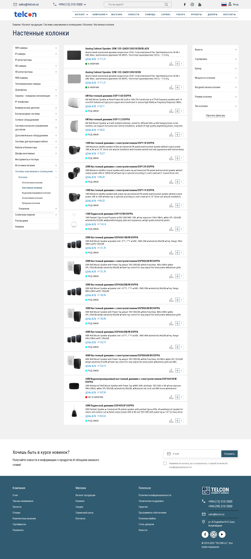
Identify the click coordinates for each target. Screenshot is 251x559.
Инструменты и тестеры (27, 159)
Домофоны (21, 89)
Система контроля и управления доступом (31, 127)
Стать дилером (146, 524)
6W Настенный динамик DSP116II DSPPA (108, 95)
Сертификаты (19, 524)
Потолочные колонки (32, 182)
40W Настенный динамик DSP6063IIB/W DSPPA (111, 331)
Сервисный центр (84, 512)
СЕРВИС (166, 14)
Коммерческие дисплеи (27, 107)
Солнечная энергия (25, 214)
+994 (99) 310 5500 (220, 506)
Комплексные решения (24, 518)
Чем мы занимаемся (23, 501)
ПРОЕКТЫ (196, 14)
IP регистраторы (23, 59)
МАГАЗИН (116, 14)
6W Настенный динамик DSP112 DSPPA (107, 119)
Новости (143, 530)
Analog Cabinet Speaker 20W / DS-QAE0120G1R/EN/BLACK (117, 48)
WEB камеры (21, 77)
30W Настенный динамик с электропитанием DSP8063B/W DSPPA (122, 308)
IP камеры (20, 54)
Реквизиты (18, 530)
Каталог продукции (85, 495)
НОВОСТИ (133, 14)
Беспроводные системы (27, 113)
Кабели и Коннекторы (26, 147)
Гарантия (143, 506)
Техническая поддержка (151, 501)
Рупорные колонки (31, 203)
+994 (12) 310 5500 (70, 4)
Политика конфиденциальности (155, 495)
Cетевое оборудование (27, 119)
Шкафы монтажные (25, 153)
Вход (236, 4)
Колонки (23, 177)
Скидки (79, 506)
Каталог (80, 14)
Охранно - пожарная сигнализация (32, 95)
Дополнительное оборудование (31, 135)
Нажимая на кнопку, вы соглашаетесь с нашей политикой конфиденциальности (198, 465)
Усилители (24, 208)
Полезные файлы (147, 518)
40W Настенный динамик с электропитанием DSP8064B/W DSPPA (122, 355)
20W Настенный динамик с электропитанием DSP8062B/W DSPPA (122, 261)
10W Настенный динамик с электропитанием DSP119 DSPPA (119, 190)
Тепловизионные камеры (28, 83)
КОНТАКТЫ (229, 14)
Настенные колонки (32, 187)
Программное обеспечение (152, 512)
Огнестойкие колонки (32, 198)
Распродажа (21, 220)
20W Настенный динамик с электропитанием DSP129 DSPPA (119, 166)
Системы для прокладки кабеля (31, 141)
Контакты (80, 518)
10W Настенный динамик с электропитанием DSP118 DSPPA (119, 143)
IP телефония (22, 101)
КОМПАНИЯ (99, 14)
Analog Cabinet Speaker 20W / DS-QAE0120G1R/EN (113, 72)
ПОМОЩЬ (150, 14)
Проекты (17, 506)
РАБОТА (180, 14)
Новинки (19, 226)
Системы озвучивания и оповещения (34, 171)
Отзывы (16, 512)
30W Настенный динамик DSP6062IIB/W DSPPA (111, 284)
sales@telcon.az (29, 4)
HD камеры (20, 65)
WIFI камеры (21, 48)
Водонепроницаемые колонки (36, 193)
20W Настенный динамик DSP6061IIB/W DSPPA (111, 237)
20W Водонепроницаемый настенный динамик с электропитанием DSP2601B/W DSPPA (131, 380)
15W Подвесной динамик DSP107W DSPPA (109, 213)
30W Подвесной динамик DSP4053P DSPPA (109, 405)
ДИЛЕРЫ (213, 14)
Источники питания (25, 165)
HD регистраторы (24, 71)
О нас (15, 495)
